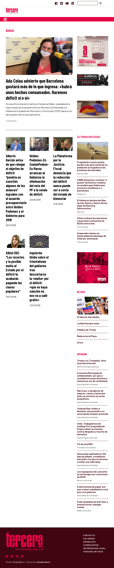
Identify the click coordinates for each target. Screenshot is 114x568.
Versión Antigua (93, 551)
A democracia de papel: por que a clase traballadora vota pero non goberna (92, 489)
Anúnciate (89, 541)
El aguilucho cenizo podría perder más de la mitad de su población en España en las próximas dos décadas (92, 166)
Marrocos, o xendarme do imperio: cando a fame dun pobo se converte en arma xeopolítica (91, 394)
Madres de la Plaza (87, 336)
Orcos (80, 342)
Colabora (89, 538)
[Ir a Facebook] (56, 3)
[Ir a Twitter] (61, 3)
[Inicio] (12, 10)
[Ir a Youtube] (67, 3)
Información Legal (94, 548)
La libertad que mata (88, 323)
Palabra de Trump (86, 329)
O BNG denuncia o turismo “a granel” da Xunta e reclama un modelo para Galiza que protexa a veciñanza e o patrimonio (92, 185)
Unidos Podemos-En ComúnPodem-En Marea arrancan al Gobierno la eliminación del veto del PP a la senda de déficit (39, 175)
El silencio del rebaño (88, 317)
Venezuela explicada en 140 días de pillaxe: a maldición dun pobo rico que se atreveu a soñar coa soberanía (92, 458)
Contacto (89, 535)
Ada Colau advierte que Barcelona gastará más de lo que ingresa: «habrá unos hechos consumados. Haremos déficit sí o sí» (39, 89)
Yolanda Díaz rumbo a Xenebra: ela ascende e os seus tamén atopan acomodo (92, 411)
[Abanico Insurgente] (92, 112)
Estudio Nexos (43, 562)
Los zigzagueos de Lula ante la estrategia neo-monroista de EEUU (92, 474)
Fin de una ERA (85, 444)
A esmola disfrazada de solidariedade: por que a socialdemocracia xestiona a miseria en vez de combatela (92, 377)
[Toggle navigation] (5, 19)
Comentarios (91, 545)
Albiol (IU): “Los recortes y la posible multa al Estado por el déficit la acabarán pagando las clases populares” (15, 272)
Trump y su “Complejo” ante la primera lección (91, 362)
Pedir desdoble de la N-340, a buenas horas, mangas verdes (92, 504)
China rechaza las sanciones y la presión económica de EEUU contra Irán (92, 221)
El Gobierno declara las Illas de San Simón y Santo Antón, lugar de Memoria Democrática (92, 204)
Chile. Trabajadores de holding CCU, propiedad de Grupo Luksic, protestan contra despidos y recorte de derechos (92, 429)
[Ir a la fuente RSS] (72, 3)
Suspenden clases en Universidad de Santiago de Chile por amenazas (91, 236)
